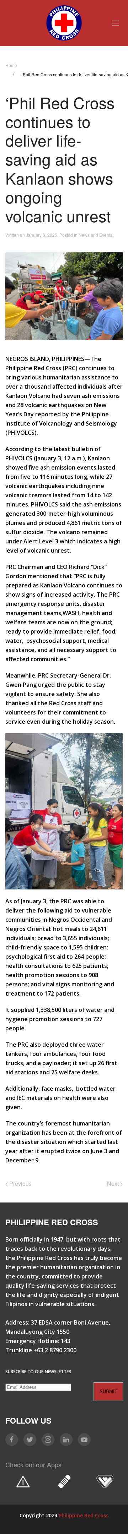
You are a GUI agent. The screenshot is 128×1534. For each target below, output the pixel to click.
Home (11, 65)
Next (113, 1183)
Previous (20, 1183)
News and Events (95, 235)
